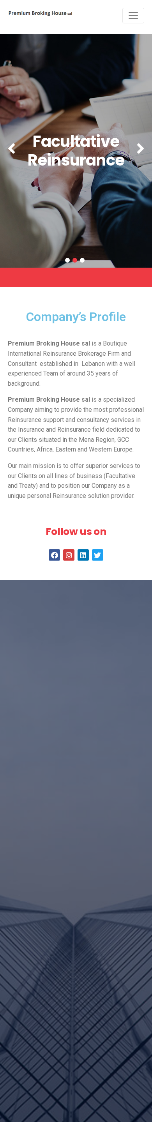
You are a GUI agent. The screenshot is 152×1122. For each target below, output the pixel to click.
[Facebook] (54, 555)
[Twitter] (97, 555)
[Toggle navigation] (133, 15)
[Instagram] (68, 555)
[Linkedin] (83, 555)
